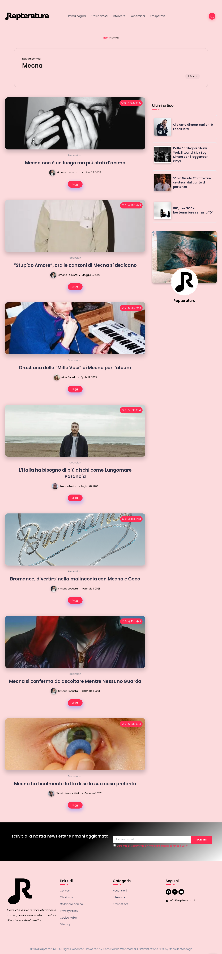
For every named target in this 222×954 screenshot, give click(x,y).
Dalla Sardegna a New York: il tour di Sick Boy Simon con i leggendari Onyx (190, 154)
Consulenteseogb (180, 949)
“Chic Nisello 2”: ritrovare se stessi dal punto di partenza (192, 182)
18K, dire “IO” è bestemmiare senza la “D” (193, 210)
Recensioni (74, 155)
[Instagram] (175, 892)
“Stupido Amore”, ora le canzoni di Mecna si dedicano (75, 265)
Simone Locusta (66, 172)
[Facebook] (168, 892)
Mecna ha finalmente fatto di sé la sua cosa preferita (75, 783)
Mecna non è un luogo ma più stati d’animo (75, 163)
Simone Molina (68, 486)
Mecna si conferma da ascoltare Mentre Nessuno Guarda (75, 681)
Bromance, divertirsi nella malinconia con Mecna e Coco (75, 579)
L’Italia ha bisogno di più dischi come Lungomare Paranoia (75, 473)
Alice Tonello (68, 377)
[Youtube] (181, 892)
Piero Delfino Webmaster (119, 949)
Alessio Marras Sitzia (68, 793)
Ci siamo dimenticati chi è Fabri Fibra (193, 127)
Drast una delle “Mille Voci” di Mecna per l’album (75, 367)
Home (106, 37)
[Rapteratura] (27, 16)
